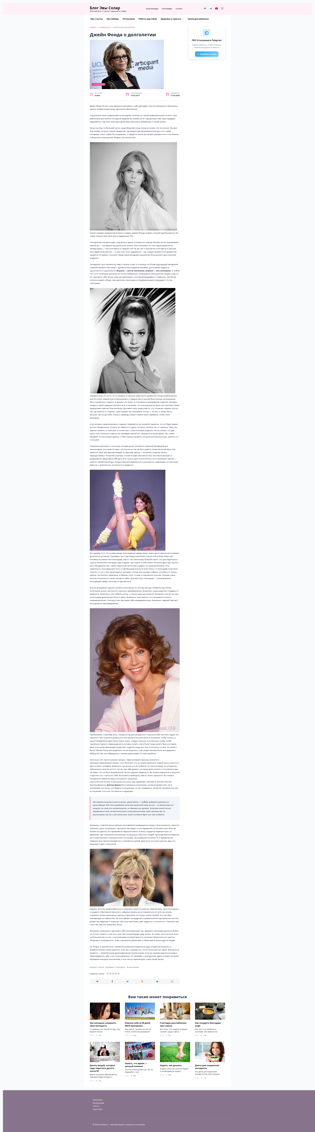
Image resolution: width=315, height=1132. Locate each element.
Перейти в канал (208, 54)
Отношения (129, 19)
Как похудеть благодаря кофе (208, 1024)
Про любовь (113, 19)
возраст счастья (97, 967)
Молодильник (99, 84)
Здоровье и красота (171, 19)
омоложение (133, 967)
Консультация (152, 9)
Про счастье (96, 19)
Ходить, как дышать (171, 1065)
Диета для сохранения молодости (207, 1067)
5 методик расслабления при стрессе (173, 1024)
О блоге (179, 9)
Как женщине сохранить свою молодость (103, 1024)
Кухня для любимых (198, 19)
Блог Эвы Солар (105, 7)
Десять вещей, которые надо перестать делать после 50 (102, 1068)
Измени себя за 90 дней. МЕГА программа (138, 1024)
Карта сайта (97, 1109)
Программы (167, 9)
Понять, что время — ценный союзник (136, 1064)
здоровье (110, 967)
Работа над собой (148, 19)
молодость (121, 967)
